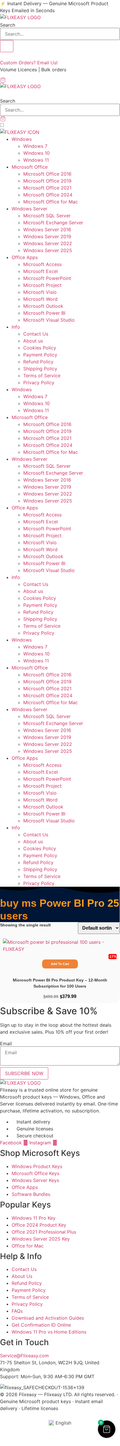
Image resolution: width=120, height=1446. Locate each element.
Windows (22, 139)
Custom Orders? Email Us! (29, 62)
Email (6, 1043)
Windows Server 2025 (47, 250)
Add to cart (60, 964)
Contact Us (35, 334)
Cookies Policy (39, 348)
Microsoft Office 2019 (47, 181)
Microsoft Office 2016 (47, 174)
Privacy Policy (38, 382)
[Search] (6, 46)
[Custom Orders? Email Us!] (1, 56)
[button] (60, 93)
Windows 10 (36, 153)
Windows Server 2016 (47, 229)
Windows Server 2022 (47, 243)
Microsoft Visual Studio (49, 320)
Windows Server (29, 209)
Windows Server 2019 (47, 236)
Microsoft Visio (40, 292)
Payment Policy (40, 355)
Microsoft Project (42, 285)
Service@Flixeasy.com (24, 1355)
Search (7, 25)
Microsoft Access (42, 264)
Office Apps (25, 257)
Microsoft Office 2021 (47, 188)
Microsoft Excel (40, 271)
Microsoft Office (30, 167)
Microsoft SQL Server (47, 215)
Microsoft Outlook (43, 306)
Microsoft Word (40, 299)
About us (33, 341)
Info (16, 327)
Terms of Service (41, 375)
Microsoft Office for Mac (50, 202)
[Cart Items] (60, 80)
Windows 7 (35, 146)
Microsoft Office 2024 (47, 195)
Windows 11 (36, 160)
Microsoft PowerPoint (47, 278)
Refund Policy (38, 362)
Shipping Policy (40, 368)
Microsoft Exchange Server (53, 222)
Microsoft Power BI (44, 313)
